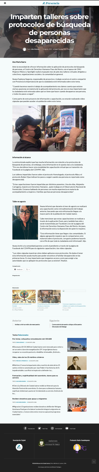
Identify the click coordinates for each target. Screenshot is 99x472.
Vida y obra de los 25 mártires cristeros (28, 357)
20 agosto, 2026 (32, 402)
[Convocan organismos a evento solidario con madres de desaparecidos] (74, 296)
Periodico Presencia (22, 360)
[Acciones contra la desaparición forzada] (24, 296)
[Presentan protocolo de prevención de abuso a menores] (49, 296)
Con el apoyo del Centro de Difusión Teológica (49, 467)
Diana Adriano (20, 342)
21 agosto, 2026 (30, 342)
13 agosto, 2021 (47, 49)
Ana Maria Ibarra (21, 381)
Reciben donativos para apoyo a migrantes (29, 399)
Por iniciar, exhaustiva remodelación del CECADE (32, 339)
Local (56, 49)
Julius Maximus (35, 49)
